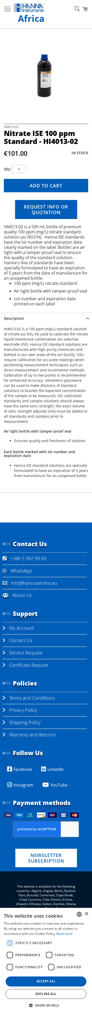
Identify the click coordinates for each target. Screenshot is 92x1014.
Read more (64, 933)
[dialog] (46, 961)
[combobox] (79, 914)
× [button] (86, 914)
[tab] (46, 318)
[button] (46, 1005)
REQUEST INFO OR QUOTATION (46, 209)
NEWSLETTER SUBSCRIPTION (46, 858)
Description (14, 318)
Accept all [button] (46, 981)
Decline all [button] (46, 994)
